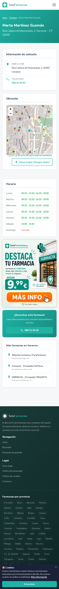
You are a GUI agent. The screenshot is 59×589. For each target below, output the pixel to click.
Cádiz (6, 518)
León (20, 538)
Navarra (39, 543)
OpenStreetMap (34, 155)
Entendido (29, 584)
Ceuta (42, 518)
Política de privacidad (12, 471)
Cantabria (18, 518)
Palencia (19, 549)
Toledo (31, 559)
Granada (8, 528)
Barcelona (8, 513)
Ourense (13, 17)
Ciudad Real (9, 523)
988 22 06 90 (18, 82)
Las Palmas (9, 538)
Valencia (42, 559)
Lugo (39, 538)
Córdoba (23, 523)
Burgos (31, 513)
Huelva (48, 528)
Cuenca (35, 523)
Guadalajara (21, 528)
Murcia (28, 543)
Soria (46, 554)
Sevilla (37, 554)
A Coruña (8, 502)
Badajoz (39, 508)
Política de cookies (11, 476)
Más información (39, 577)
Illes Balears (20, 533)
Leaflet (22, 155)
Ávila (29, 508)
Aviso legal (7, 466)
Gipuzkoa (36, 528)
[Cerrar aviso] (56, 567)
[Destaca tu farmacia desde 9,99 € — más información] (29, 273)
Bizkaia (20, 513)
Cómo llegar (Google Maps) (34, 162)
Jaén (32, 533)
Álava (19, 502)
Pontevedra (33, 549)
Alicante (42, 502)
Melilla (18, 543)
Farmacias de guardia (12, 452)
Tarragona (8, 559)
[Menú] (54, 5)
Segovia (26, 554)
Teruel (20, 559)
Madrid (49, 538)
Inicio (4, 17)
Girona (46, 523)
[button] (29, 131)
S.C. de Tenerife (11, 554)
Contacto (7, 481)
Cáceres (42, 513)
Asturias (19, 508)
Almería (7, 508)
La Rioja (42, 533)
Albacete (30, 502)
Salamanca (47, 549)
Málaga (7, 543)
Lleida (29, 538)
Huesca (7, 533)
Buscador (6, 447)
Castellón (31, 518)
